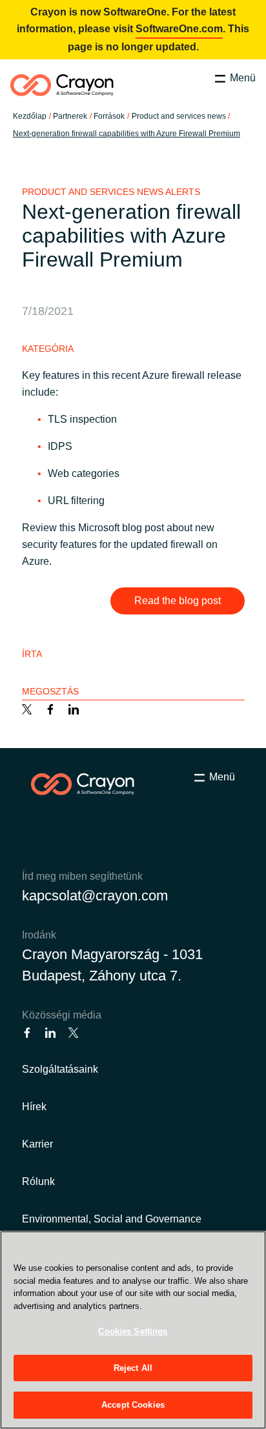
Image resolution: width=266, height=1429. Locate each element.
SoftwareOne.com (179, 28)
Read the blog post (177, 600)
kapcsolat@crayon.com (95, 895)
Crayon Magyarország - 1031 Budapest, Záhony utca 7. (112, 965)
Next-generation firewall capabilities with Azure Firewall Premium (126, 133)
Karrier (37, 1144)
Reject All (133, 1368)
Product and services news (179, 116)
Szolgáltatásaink (60, 1069)
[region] (133, 1330)
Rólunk (38, 1181)
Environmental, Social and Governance (111, 1218)
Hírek (34, 1106)
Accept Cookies (133, 1405)
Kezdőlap (29, 116)
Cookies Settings (132, 1331)
